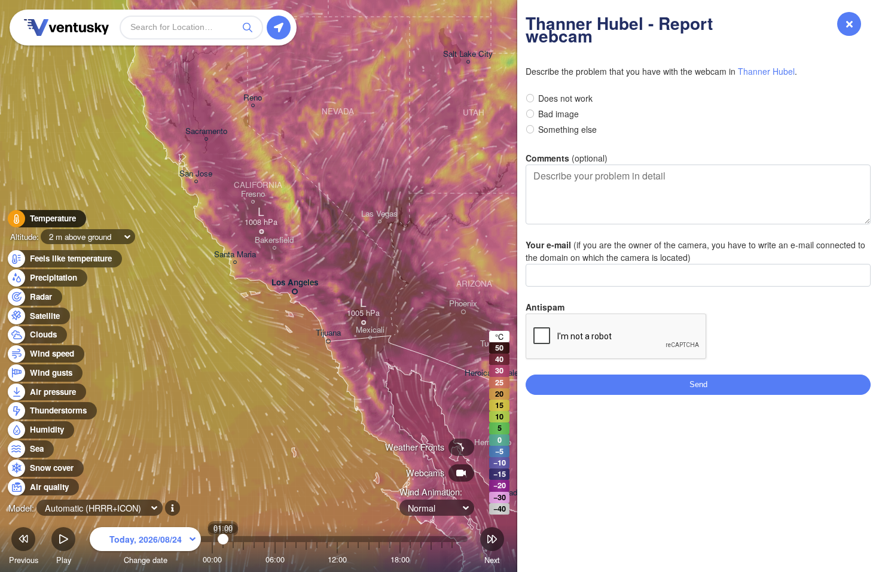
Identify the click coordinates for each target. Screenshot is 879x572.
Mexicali (370, 330)
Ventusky (64, 27)
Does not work (565, 98)
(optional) (567, 158)
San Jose (195, 174)
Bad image (558, 114)
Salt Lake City (468, 54)
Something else (567, 129)
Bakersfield (274, 240)
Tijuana (328, 333)
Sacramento (206, 131)
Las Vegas (379, 214)
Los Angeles (294, 283)
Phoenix (463, 304)
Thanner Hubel (766, 71)
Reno (252, 98)
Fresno (253, 194)
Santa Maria (235, 255)
